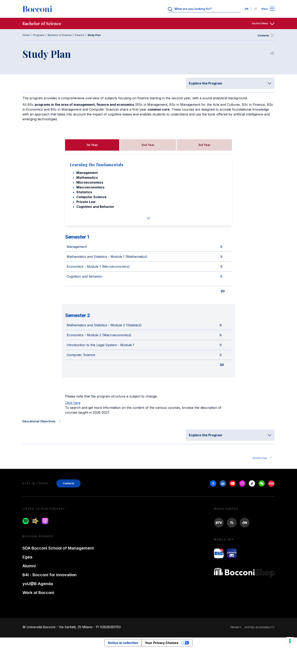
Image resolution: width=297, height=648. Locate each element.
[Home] (37, 9)
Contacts (263, 35)
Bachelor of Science (60, 35)
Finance (79, 35)
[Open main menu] (272, 9)
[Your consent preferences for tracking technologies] (290, 641)
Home (26, 35)
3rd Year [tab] (204, 145)
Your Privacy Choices (161, 643)
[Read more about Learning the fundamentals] (148, 218)
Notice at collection (123, 643)
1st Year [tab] (92, 145)
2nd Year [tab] (147, 145)
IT (256, 8)
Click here (72, 403)
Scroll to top (260, 458)
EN (246, 8)
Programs (38, 35)
